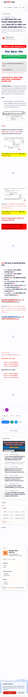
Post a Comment (14, 430)
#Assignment (5, 415)
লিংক (14, 272)
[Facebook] (5, 559)
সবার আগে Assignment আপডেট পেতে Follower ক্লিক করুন (12, 219)
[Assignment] (12, 484)
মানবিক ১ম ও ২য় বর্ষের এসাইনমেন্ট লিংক (11, 373)
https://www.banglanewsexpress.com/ (17, 72)
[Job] (5, 7)
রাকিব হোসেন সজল (14, 153)
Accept (9, 692)
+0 (7, 409)
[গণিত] (20, 7)
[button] (5, 422)
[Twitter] (9, 559)
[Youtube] (13, 559)
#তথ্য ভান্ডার (18, 415)
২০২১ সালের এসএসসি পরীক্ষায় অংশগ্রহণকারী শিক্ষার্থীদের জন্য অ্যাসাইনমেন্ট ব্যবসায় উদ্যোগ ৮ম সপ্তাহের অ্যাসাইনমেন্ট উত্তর (15, 494)
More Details (21, 692)
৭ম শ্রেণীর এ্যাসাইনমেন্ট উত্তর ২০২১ (12, 301)
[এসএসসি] (16, 484)
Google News (4, 131)
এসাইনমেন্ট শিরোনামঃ (7, 77)
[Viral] (23, 7)
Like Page (17, 131)
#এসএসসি (12, 415)
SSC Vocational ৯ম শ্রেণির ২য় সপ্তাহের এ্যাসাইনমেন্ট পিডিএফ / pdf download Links (14, 486)
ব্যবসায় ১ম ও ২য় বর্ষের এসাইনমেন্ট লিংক (11, 364)
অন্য (2, 263)
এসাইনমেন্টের (5, 69)
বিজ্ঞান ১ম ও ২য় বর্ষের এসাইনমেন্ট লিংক (11, 362)
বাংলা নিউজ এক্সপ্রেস (4, 72)
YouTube (12, 131)
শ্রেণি (4, 63)
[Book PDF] (16, 7)
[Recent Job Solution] (14, 454)
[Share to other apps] (20, 422)
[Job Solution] (9, 7)
